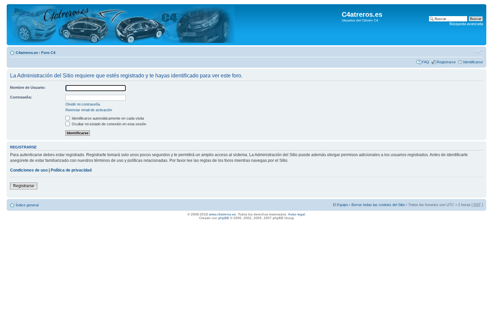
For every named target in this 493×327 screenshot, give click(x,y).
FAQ (425, 62)
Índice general (27, 205)
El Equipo (340, 205)
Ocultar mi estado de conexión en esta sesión (108, 124)
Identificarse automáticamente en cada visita (107, 118)
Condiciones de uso (29, 170)
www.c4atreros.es (222, 214)
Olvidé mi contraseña (82, 104)
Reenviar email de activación (88, 110)
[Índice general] (121, 25)
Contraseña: (21, 97)
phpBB (223, 218)
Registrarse (446, 62)
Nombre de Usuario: (28, 87)
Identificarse (473, 62)
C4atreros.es (27, 53)
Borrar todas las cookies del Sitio (378, 205)
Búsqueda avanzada (466, 24)
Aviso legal (296, 214)
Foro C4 (48, 53)
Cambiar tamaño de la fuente (478, 51)
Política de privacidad (71, 170)
